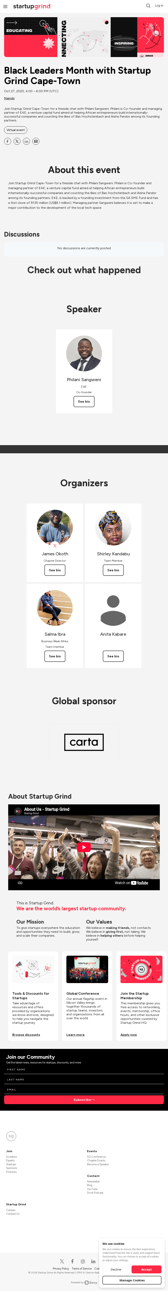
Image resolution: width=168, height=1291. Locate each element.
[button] (148, 6)
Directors (11, 1171)
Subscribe (82, 1100)
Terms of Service (82, 1268)
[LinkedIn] (93, 1261)
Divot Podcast (95, 1192)
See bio (84, 401)
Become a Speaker (98, 1164)
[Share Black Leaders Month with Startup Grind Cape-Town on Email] (36, 141)
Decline (116, 1269)
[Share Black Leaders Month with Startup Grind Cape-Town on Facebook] (7, 141)
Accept (146, 1269)
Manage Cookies (132, 1280)
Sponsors (11, 1168)
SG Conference (96, 1156)
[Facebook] (72, 1261)
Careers (10, 1210)
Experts (10, 1160)
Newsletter (93, 1181)
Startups (11, 1164)
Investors (11, 1156)
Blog (89, 1185)
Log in (159, 5)
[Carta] (84, 742)
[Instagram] (83, 1261)
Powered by (77, 1282)
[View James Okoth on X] (54, 545)
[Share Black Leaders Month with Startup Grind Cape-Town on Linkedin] (26, 141)
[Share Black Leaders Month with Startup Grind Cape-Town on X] (17, 141)
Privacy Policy (61, 1268)
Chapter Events (96, 1160)
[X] (62, 1261)
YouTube (92, 1189)
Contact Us (12, 1213)
